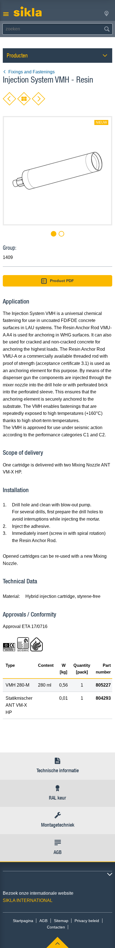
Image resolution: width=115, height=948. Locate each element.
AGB (43, 920)
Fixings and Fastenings (31, 71)
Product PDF (62, 280)
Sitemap (61, 920)
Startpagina (23, 920)
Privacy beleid (87, 920)
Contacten (56, 927)
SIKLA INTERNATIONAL (27, 900)
